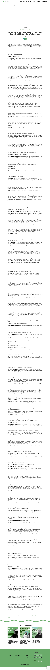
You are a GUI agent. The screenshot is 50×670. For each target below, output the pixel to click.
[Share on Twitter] (26, 39)
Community (34, 1)
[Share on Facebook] (24, 39)
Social (38, 1)
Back (9, 617)
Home (21, 1)
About (29, 1)
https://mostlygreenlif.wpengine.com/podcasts (31, 615)
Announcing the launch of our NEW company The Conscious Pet (25, 642)
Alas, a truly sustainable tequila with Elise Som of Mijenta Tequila (13, 642)
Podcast (25, 1)
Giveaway (44, 1)
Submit (41, 657)
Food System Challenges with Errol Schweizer (36, 641)
